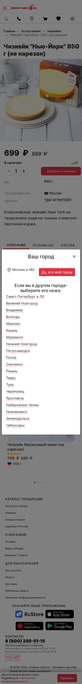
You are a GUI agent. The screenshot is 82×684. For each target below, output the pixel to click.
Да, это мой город (57, 272)
